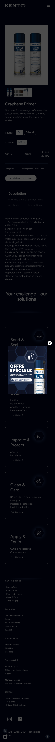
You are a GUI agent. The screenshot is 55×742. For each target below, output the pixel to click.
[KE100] (27, 370)
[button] (5, 737)
